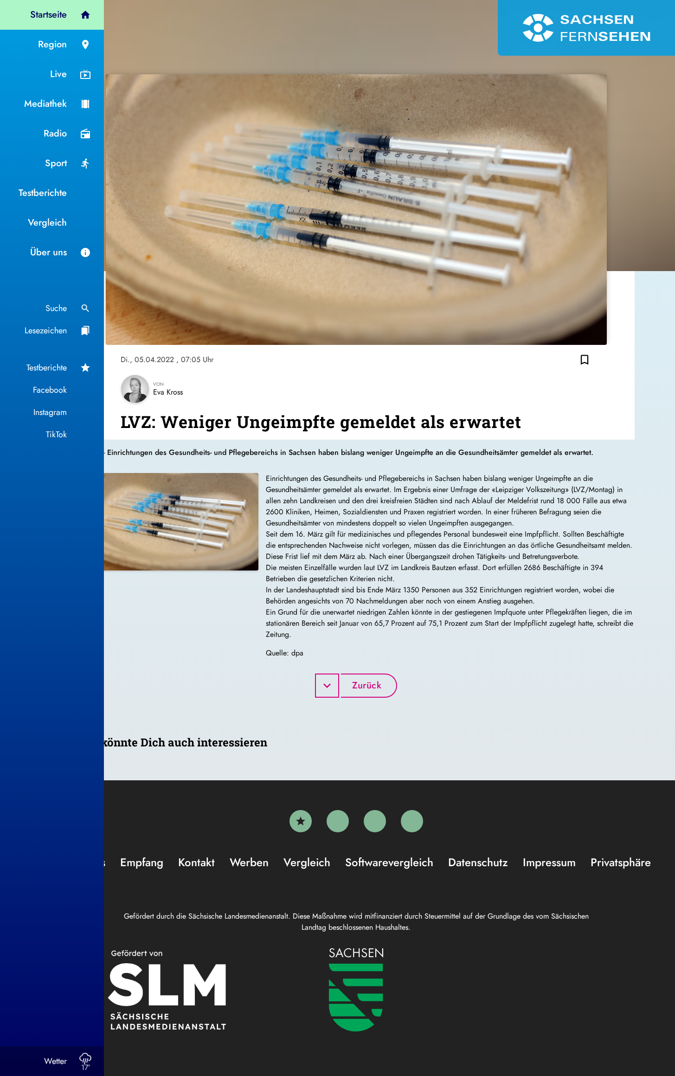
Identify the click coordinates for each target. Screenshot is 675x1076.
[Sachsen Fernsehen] (586, 28)
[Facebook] (338, 821)
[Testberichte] (300, 821)
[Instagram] (375, 821)
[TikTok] (412, 821)
